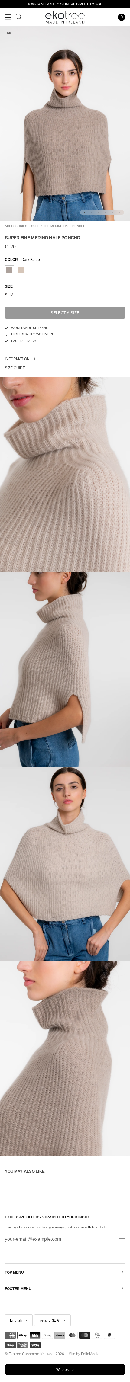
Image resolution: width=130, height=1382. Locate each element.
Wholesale (65, 1370)
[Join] (120, 1238)
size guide (15, 368)
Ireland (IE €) (49, 1320)
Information (17, 359)
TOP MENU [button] (14, 1272)
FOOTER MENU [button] (18, 1289)
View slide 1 (84, 212)
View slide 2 (91, 212)
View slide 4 (105, 212)
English (16, 1320)
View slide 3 (98, 212)
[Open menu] (8, 17)
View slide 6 (119, 212)
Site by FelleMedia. (84, 1354)
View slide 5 (112, 212)
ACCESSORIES (16, 226)
